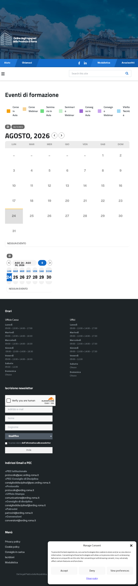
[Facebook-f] (79, 63)
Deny (92, 570)
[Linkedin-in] (85, 63)
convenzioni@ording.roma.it (20, 520)
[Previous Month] (54, 135)
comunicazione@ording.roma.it (22, 498)
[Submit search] (126, 73)
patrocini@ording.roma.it (19, 513)
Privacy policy (92, 579)
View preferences (120, 570)
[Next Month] (61, 135)
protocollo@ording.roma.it (19, 490)
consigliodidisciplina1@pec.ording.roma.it (27, 483)
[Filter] (8, 127)
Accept (64, 570)
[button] (131, 545)
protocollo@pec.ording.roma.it (22, 475)
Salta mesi (18, 127)
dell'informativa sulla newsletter (36, 443)
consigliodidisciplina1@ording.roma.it (25, 505)
